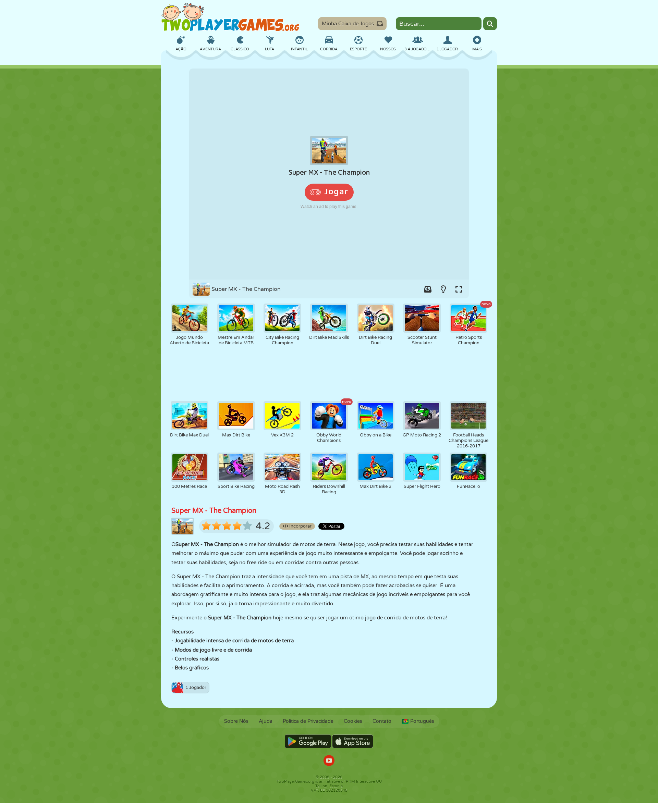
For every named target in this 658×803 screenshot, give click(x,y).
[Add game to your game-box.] (428, 289)
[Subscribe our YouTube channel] (329, 761)
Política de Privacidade (308, 721)
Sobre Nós (236, 721)
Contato (382, 721)
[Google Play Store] (308, 741)
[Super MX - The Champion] (329, 174)
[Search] (490, 23)
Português (422, 721)
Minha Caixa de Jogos (348, 24)
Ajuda (265, 721)
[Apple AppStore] (352, 741)
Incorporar (300, 526)
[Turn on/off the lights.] (443, 289)
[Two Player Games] (230, 17)
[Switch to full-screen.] (458, 289)
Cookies (353, 721)
